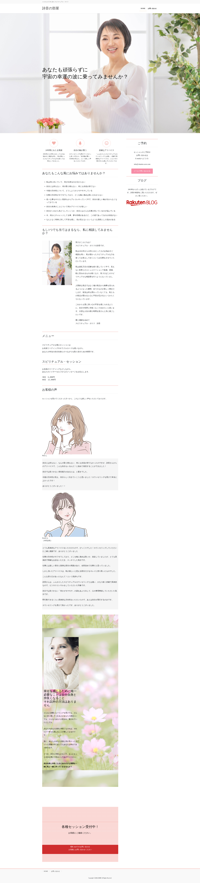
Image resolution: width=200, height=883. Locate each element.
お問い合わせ (55, 871)
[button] (80, 849)
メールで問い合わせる (142, 171)
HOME (46, 871)
